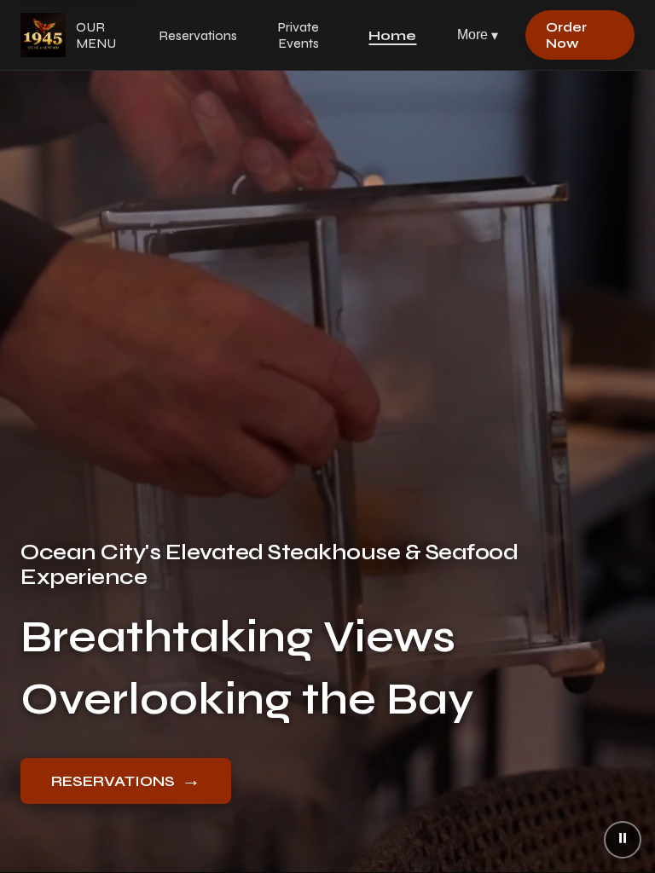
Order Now (566, 35)
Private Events (298, 35)
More (477, 35)
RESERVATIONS (125, 780)
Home (392, 35)
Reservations (198, 35)
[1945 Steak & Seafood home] (43, 35)
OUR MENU (96, 35)
